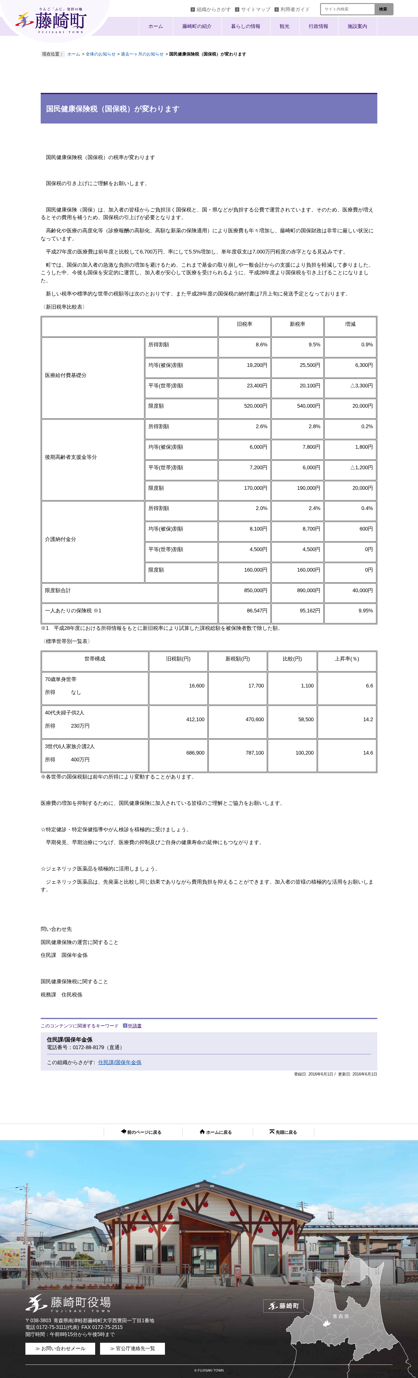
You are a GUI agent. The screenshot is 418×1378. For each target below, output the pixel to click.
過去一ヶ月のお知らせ (142, 53)
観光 (284, 26)
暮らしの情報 (245, 26)
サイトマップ (256, 9)
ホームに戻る (218, 1132)
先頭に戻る (285, 1132)
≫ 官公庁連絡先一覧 (132, 1348)
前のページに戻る (144, 1132)
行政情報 (318, 26)
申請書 (135, 1025)
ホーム (155, 26)
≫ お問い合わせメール (60, 1348)
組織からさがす (214, 9)
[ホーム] (56, 23)
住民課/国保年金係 (119, 1062)
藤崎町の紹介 (197, 26)
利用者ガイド (295, 9)
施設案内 (357, 26)
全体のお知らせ (101, 53)
